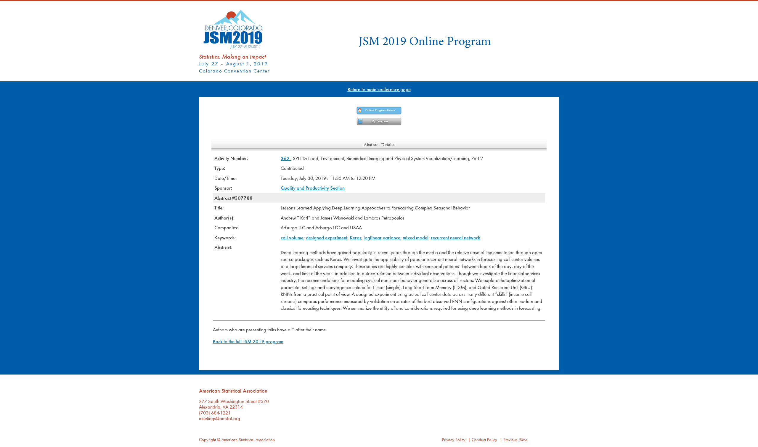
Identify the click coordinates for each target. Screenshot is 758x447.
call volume (292, 237)
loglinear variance (382, 237)
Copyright (207, 439)
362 (286, 158)
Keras (355, 237)
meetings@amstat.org (219, 418)
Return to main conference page (379, 89)
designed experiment (326, 237)
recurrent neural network (455, 237)
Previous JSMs (515, 439)
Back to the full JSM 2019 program (248, 341)
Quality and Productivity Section (313, 187)
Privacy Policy (453, 439)
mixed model (415, 237)
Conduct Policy (484, 439)
